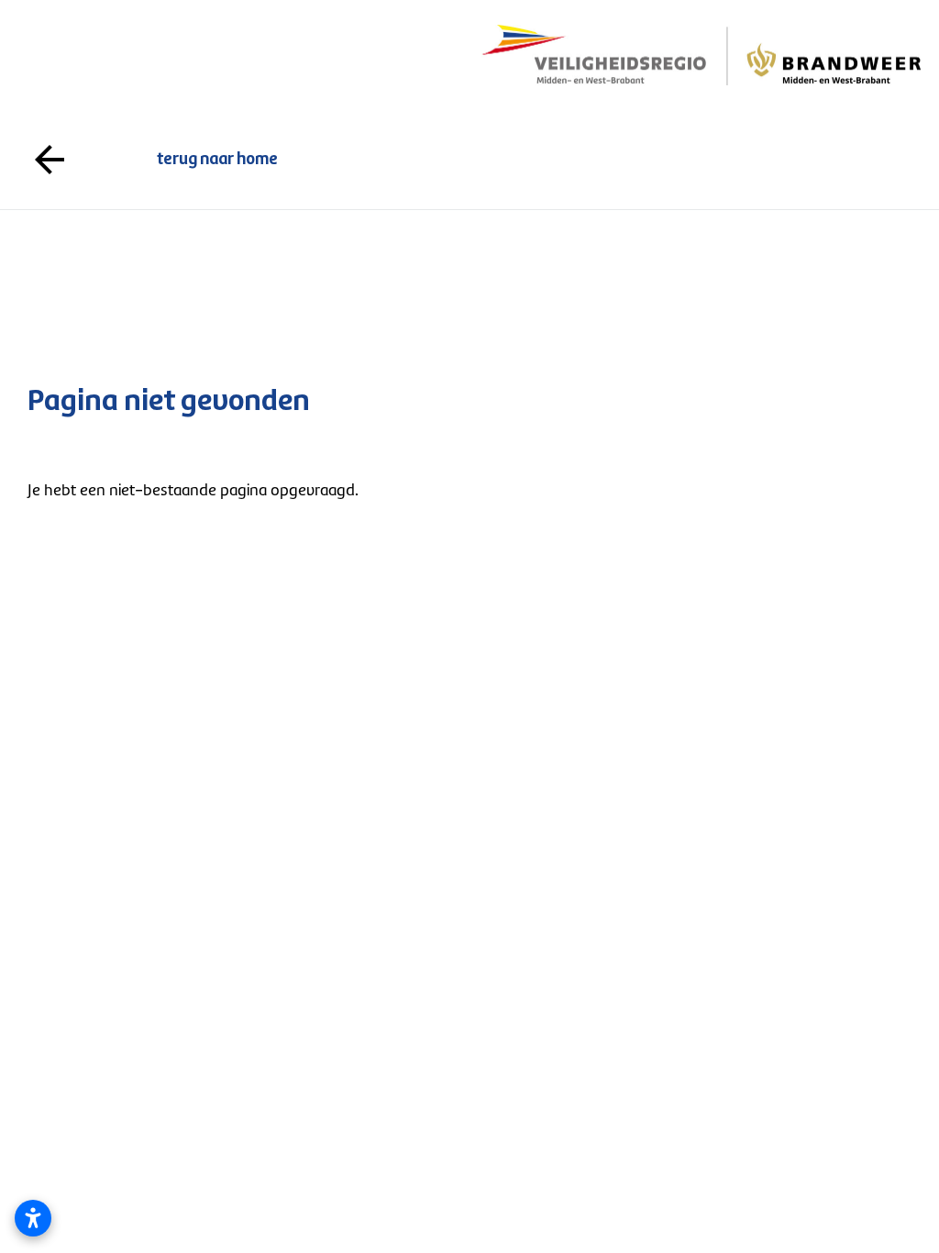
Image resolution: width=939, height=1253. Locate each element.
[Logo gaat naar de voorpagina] (701, 55)
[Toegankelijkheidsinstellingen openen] (33, 1218)
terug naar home (469, 159)
